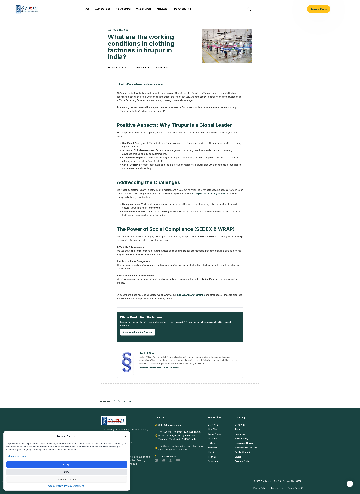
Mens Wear (213, 438)
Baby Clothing (102, 8)
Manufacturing (182, 8)
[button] (125, 436)
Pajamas (212, 457)
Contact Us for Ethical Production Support (159, 368)
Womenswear (143, 8)
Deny (66, 472)
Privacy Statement (74, 485)
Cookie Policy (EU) (296, 488)
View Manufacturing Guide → (137, 332)
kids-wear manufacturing (190, 294)
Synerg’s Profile (242, 461)
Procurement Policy (244, 443)
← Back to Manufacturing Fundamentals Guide (140, 84)
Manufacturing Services (246, 447)
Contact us (240, 425)
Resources (240, 434)
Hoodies (212, 452)
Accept (66, 464)
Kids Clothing (123, 8)
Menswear (163, 8)
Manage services (17, 456)
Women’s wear (215, 434)
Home (86, 8)
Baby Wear (213, 425)
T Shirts (211, 443)
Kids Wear (213, 429)
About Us (239, 429)
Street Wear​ (213, 447)
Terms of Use (277, 488)
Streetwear (213, 461)
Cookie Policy (55, 485)
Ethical (238, 457)
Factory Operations (118, 30)
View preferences (67, 479)
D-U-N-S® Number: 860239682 (287, 481)
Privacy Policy (259, 488)
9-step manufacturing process (209, 193)
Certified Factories (243, 452)
